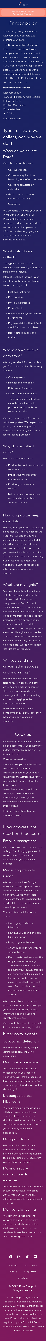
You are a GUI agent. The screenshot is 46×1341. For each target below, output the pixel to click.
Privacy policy (31, 1265)
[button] (40, 4)
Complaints (23, 1277)
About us (13, 1265)
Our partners (30, 1271)
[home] (23, 4)
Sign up (13, 1271)
